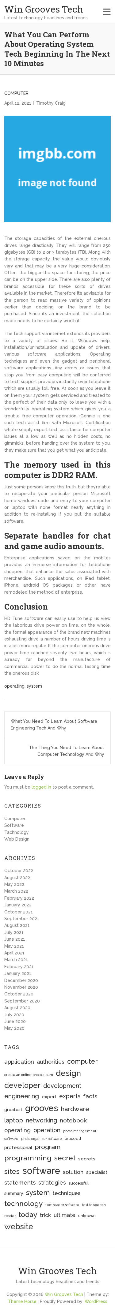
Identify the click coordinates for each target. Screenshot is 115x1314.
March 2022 (16, 891)
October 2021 (18, 911)
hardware (75, 1109)
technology (23, 1204)
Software (14, 825)
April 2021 (14, 952)
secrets (86, 1159)
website (18, 1226)
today (27, 1214)
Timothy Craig (51, 103)
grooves (41, 1108)
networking (41, 1120)
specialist (96, 1172)
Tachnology (16, 832)
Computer (16, 93)
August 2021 (17, 925)
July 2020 (14, 1014)
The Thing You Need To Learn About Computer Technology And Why (66, 751)
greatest (13, 1109)
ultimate (64, 1215)
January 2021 (17, 973)
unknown (87, 1215)
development (62, 1085)
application (19, 1061)
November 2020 (21, 987)
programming (28, 1158)
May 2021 (14, 946)
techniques (66, 1193)
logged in (41, 787)
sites (12, 1171)
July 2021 (14, 932)
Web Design (16, 839)
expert (49, 1096)
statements (20, 1182)
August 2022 (17, 877)
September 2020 (22, 1001)
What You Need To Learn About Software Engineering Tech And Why (54, 724)
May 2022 (14, 884)
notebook (73, 1120)
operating (14, 686)
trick (45, 1215)
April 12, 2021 (17, 103)
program (47, 1147)
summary (13, 1193)
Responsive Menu (107, 12)
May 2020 (14, 1028)
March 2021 (16, 959)
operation (46, 1130)
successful (79, 1183)
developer (22, 1085)
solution (73, 1172)
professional (18, 1147)
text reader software (62, 1205)
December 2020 (21, 980)
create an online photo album (28, 1075)
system (34, 686)
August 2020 (17, 1007)
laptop (13, 1120)
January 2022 (18, 904)
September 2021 (21, 918)
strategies (52, 1182)
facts (90, 1096)
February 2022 (19, 898)
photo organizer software (41, 1138)
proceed (73, 1138)
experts (69, 1096)
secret (64, 1158)
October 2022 (18, 870)
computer (82, 1061)
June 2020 (15, 1021)
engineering (21, 1096)
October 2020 (18, 993)
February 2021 (19, 966)
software (41, 1170)
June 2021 (14, 939)
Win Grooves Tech (43, 9)
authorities (50, 1061)
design (68, 1073)
